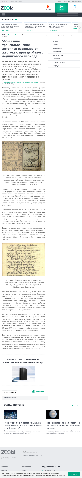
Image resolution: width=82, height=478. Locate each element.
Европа (32, 122)
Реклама (13, 457)
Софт (75, 9)
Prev (72, 405)
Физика (55, 41)
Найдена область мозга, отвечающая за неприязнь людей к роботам (10, 27)
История (36, 82)
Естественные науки (9, 82)
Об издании (5, 457)
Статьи (17, 35)
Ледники (5, 88)
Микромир (57, 51)
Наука (61, 9)
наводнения (36, 108)
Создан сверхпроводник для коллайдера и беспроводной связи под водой (35, 27)
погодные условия (10, 294)
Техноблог (26, 467)
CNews (59, 1)
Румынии (17, 113)
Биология (18, 82)
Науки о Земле (58, 55)
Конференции (76, 1)
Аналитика (66, 1)
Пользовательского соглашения (54, 475)
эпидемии (6, 110)
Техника (48, 9)
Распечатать (40, 392)
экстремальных (19, 346)
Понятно (74, 474)
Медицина (56, 66)
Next (80, 27)
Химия (55, 44)
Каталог (4, 467)
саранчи (5, 239)
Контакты (11, 459)
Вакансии (4, 459)
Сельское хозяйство (27, 82)
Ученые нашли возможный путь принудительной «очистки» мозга (58, 27)
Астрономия (57, 48)
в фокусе (8, 19)
